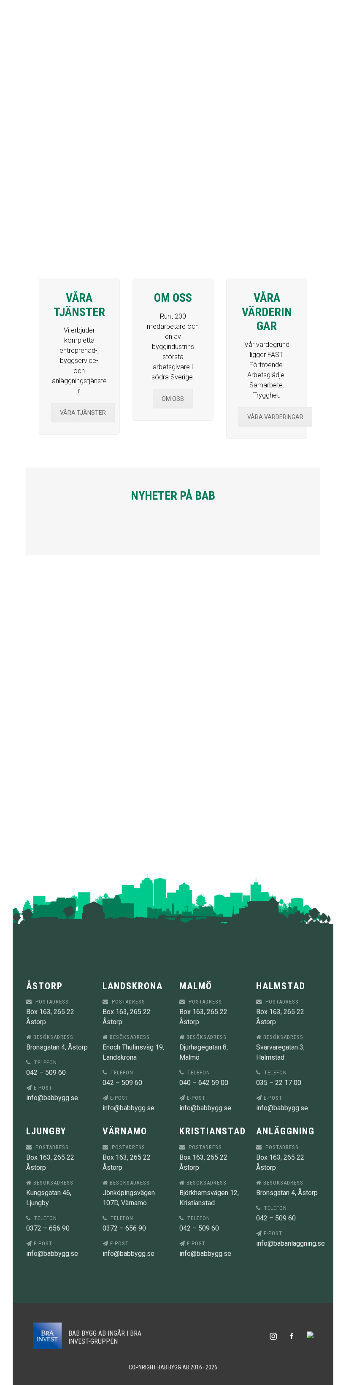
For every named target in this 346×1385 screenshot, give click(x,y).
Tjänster (174, 12)
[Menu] (330, 12)
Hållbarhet (169, 114)
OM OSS (173, 398)
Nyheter (176, 38)
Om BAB (182, 88)
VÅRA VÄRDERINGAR (275, 417)
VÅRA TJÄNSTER (83, 412)
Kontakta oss (170, 139)
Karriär (181, 63)
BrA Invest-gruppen (104, 1337)
